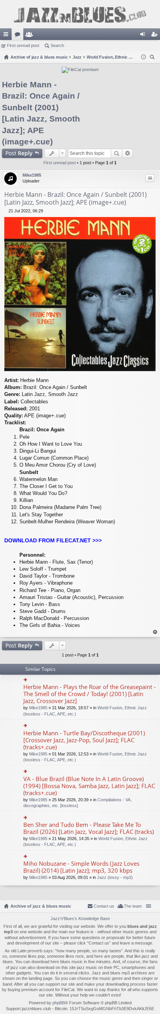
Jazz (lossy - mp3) (115, 877)
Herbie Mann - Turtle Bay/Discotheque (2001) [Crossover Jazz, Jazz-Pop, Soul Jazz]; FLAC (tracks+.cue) (84, 740)
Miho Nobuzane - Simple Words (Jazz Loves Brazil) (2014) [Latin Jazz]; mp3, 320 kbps (81, 867)
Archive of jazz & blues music (40, 906)
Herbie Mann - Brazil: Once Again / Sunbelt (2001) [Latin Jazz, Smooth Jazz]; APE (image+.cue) (75, 198)
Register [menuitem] (155, 35)
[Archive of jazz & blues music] (80, 14)
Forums (19, 35)
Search (57, 45)
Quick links (7, 35)
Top (155, 632)
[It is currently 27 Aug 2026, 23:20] (143, 57)
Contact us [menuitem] (104, 906)
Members (30, 35)
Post (19, 153)
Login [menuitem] (144, 35)
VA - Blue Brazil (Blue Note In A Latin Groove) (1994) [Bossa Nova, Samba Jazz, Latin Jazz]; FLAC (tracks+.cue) (89, 786)
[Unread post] (6, 210)
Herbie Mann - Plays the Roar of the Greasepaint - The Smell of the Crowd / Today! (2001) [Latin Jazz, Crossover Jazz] (89, 694)
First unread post (23, 45)
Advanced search (127, 153)
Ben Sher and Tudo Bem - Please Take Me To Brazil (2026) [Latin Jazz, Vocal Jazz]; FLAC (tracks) (88, 828)
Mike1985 (32, 175)
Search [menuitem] (153, 58)
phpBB (58, 1002)
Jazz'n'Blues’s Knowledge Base (80, 918)
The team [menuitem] (133, 906)
